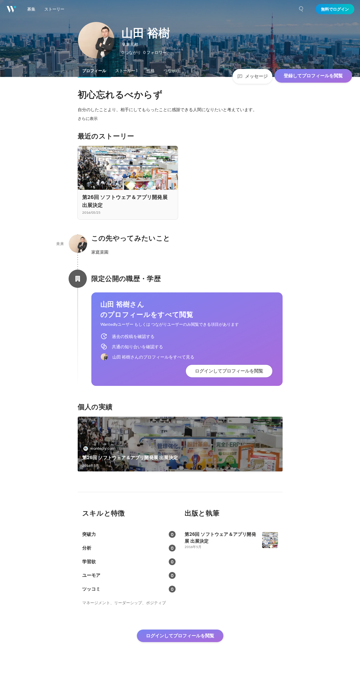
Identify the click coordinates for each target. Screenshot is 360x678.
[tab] (94, 71)
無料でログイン (335, 9)
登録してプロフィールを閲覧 (313, 75)
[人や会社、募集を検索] (301, 9)
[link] (180, 444)
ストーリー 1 (126, 71)
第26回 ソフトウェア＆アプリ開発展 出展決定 (130, 457)
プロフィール (94, 71)
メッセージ (256, 76)
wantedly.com (103, 448)
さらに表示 (88, 118)
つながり (172, 71)
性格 (151, 71)
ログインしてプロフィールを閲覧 (229, 371)
